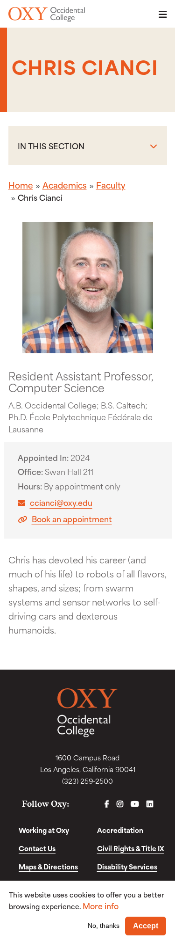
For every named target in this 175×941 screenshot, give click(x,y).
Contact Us (37, 848)
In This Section (51, 145)
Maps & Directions (48, 866)
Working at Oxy (44, 829)
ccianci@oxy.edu (61, 502)
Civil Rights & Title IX (130, 848)
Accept (145, 926)
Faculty (111, 184)
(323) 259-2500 (87, 780)
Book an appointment (72, 519)
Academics (64, 184)
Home (20, 184)
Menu (160, 14)
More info (101, 906)
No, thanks (103, 925)
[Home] (46, 14)
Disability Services (127, 866)
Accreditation (120, 829)
